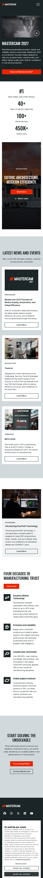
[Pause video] (36, 33)
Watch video (23, 198)
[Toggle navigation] (38, 4)
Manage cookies (20, 863)
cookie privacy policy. (23, 859)
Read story (21, 192)
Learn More (27, 325)
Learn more (11, 586)
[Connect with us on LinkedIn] (25, 813)
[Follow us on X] (18, 813)
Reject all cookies (21, 868)
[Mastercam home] (21, 806)
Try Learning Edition (21, 764)
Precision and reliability (24, 625)
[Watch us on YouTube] (31, 813)
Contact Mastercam (21, 771)
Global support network (24, 678)
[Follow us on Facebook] (4, 813)
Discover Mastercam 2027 (21, 72)
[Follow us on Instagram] (11, 813)
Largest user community (25, 652)
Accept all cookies (21, 874)
